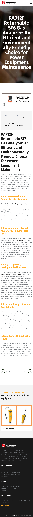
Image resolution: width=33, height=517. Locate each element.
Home (14, 72)
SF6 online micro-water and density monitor (13, 474)
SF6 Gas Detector (9, 428)
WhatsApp (20, 125)
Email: (10, 486)
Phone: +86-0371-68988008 (9, 488)
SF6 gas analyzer (19, 204)
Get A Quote (5, 505)
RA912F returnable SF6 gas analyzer (11, 274)
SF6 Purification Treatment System (11, 472)
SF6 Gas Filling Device (7, 476)
